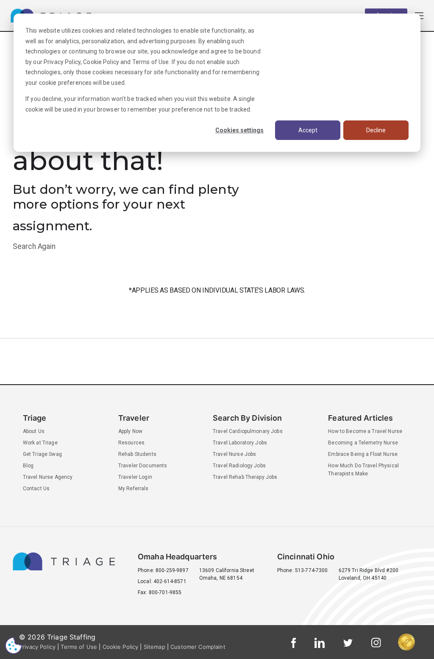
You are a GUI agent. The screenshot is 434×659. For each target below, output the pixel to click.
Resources (131, 443)
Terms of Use (150, 62)
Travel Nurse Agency (48, 477)
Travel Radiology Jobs (239, 466)
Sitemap (154, 646)
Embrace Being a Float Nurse (363, 454)
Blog (28, 466)
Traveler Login (135, 477)
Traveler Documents (142, 466)
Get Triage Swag (42, 454)
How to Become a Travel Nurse (365, 431)
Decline (376, 130)
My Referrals (133, 488)
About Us (34, 431)
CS (13, 645)
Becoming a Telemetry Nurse (363, 443)
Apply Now (130, 431)
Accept (307, 130)
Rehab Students (137, 454)
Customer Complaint (197, 646)
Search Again (34, 246)
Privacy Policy (62, 62)
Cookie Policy (101, 62)
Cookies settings (239, 130)
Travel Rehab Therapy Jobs (245, 477)
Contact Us (36, 488)
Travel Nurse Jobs (234, 454)
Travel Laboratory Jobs (240, 443)
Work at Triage (40, 443)
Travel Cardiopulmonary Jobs (248, 431)
